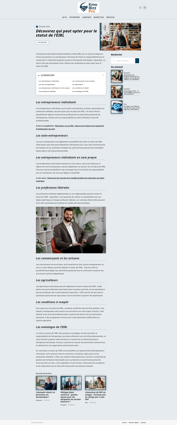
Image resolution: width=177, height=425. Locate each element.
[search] (140, 7)
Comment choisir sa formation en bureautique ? (45, 394)
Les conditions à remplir (80, 88)
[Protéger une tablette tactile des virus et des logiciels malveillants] (116, 107)
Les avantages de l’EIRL (80, 91)
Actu (86, 402)
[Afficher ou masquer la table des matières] (79, 75)
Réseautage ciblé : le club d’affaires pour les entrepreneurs (132, 92)
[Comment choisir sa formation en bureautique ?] (46, 383)
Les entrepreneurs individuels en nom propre (54, 88)
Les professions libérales (47, 91)
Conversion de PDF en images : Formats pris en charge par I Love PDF (95, 396)
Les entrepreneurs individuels (49, 81)
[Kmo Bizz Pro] (88, 7)
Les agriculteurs (77, 84)
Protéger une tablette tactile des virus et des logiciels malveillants (132, 107)
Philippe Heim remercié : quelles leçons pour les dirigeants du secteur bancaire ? (71, 397)
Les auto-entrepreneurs (47, 84)
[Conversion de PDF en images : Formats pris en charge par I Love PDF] (95, 383)
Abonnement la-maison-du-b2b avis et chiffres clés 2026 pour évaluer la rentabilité (132, 77)
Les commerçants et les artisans (83, 81)
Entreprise (42, 42)
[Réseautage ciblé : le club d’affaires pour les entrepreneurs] (116, 91)
